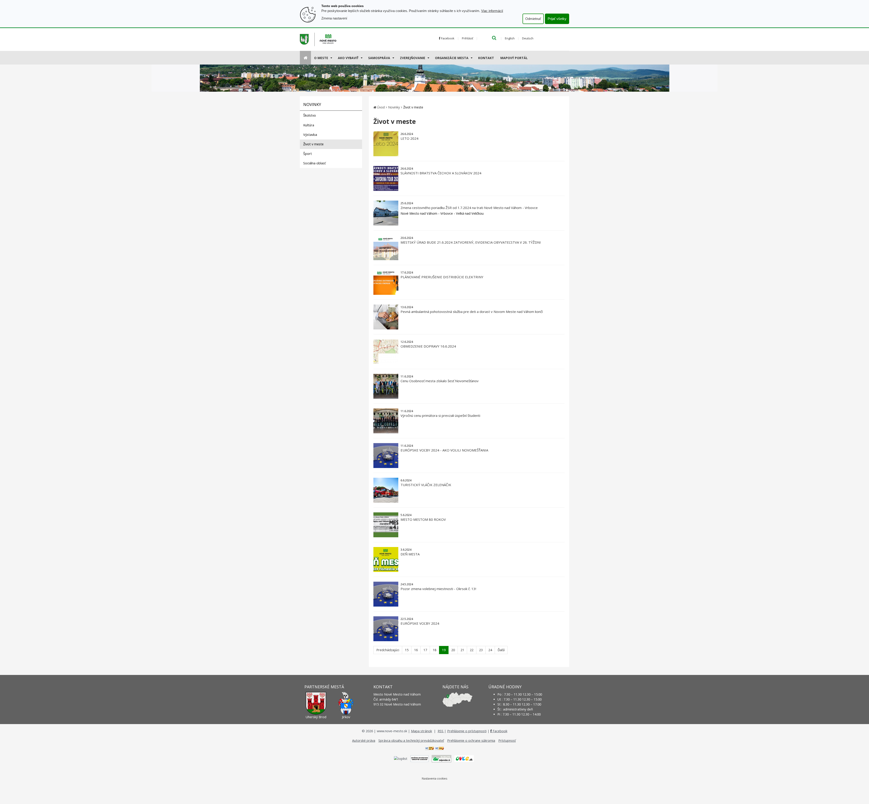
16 (416, 650)
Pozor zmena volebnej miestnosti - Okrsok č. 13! (438, 588)
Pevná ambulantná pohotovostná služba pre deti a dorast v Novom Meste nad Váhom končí (472, 311)
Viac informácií (492, 11)
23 (481, 650)
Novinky (394, 107)
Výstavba (310, 134)
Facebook (447, 38)
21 (462, 650)
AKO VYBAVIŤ (348, 58)
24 (490, 650)
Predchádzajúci (387, 650)
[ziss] (420, 758)
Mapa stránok (421, 731)
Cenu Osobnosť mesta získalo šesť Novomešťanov (440, 381)
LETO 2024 (409, 138)
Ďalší (501, 650)
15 (406, 650)
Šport (307, 153)
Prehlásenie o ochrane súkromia (471, 740)
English (510, 38)
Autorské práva (363, 740)
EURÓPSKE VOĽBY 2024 (420, 623)
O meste (321, 58)
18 (434, 650)
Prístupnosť (507, 740)
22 (471, 650)
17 (425, 650)
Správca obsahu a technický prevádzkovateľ (411, 740)
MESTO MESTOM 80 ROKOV (423, 519)
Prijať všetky (557, 19)
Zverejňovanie (412, 58)
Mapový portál (514, 58)
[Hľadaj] (494, 38)
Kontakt (486, 58)
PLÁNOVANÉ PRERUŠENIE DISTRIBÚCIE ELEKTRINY (442, 277)
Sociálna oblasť (314, 163)
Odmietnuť (533, 19)
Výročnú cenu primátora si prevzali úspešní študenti (440, 415)
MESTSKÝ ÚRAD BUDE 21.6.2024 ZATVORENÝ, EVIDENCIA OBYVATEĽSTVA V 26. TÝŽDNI (471, 242)
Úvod (381, 107)
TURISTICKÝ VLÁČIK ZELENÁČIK (426, 484)
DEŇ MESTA (410, 554)
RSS (441, 731)
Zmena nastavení (334, 18)
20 (453, 650)
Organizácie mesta (451, 58)
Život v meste (313, 144)
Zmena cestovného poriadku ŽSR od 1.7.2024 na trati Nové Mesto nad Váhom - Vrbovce (469, 207)
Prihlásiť (467, 38)
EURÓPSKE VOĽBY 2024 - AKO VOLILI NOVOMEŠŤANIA (444, 450)
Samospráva (379, 58)
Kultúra (308, 125)
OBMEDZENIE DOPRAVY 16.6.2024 (428, 346)
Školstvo (309, 115)
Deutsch (527, 38)
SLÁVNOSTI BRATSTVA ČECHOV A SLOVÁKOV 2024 (441, 173)
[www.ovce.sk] (464, 758)
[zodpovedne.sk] (441, 758)
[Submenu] (331, 58)
